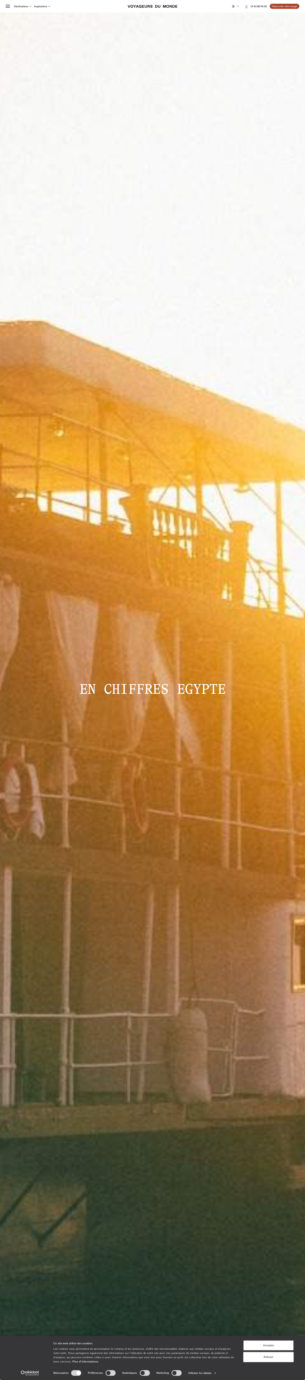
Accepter (268, 1345)
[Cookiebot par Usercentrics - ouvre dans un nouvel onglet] (29, 1373)
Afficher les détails (199, 1373)
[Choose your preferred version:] (235, 6)
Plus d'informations (85, 1361)
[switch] (111, 1373)
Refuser (268, 1356)
